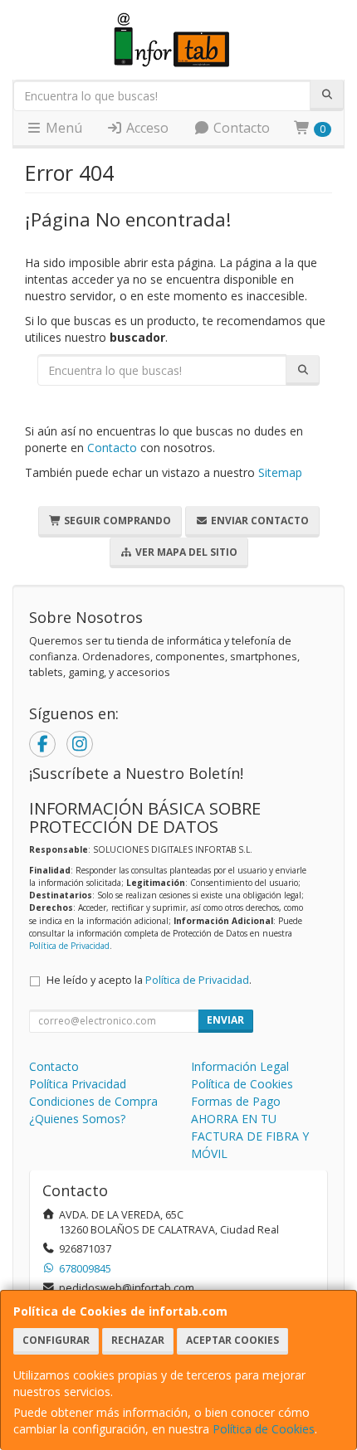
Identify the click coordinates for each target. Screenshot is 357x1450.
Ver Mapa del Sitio (185, 552)
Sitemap (280, 472)
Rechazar (137, 1340)
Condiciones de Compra (93, 1101)
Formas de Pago (236, 1101)
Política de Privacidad (69, 945)
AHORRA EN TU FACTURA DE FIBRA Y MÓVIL (250, 1136)
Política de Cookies (264, 1429)
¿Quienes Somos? (77, 1118)
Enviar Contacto (258, 520)
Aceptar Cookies (232, 1340)
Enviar (225, 1020)
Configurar (56, 1340)
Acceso (146, 128)
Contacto (240, 128)
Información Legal (240, 1066)
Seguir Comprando (116, 520)
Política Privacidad (77, 1084)
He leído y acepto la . (149, 980)
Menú (62, 128)
